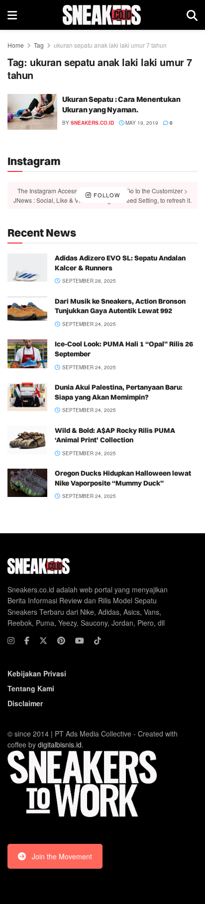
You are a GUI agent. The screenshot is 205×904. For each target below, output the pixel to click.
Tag (39, 45)
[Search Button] (192, 15)
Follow (106, 195)
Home (15, 45)
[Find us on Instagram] (10, 640)
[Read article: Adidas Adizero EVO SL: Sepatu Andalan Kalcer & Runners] (27, 267)
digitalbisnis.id (60, 744)
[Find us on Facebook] (26, 640)
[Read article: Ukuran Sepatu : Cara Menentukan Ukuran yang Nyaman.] (32, 112)
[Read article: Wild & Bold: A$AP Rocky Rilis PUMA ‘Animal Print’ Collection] (27, 440)
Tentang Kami (30, 688)
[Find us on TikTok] (97, 640)
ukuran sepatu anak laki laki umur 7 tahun (110, 45)
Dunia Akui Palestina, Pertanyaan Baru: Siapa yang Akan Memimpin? (119, 392)
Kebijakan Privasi (36, 673)
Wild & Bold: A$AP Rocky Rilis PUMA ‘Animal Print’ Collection (115, 435)
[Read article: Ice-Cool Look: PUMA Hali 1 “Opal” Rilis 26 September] (27, 353)
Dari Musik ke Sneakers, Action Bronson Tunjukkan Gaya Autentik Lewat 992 (120, 306)
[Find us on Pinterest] (61, 640)
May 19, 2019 (141, 122)
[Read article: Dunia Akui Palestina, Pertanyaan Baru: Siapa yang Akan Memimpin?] (27, 397)
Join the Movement (62, 856)
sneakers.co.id (92, 122)
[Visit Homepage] (102, 15)
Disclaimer (25, 703)
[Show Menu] (12, 15)
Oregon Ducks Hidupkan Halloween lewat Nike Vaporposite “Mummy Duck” (123, 478)
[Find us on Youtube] (79, 640)
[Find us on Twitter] (43, 640)
